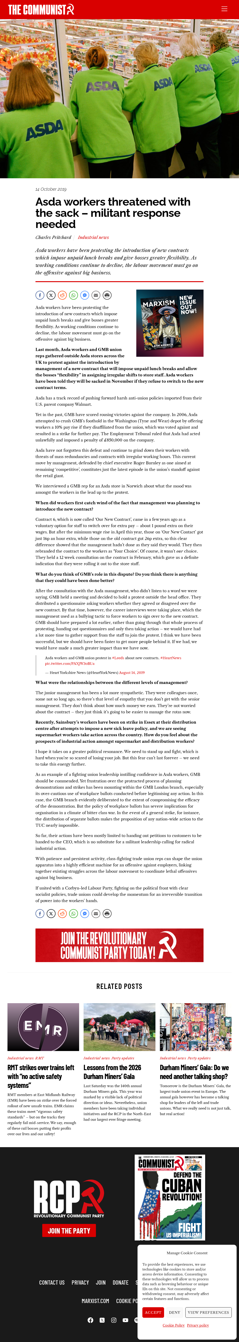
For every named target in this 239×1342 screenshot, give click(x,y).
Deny (174, 1312)
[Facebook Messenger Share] (84, 295)
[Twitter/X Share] (51, 295)
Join (101, 1282)
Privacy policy (198, 1325)
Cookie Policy (174, 1325)
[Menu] (224, 8)
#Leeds (118, 658)
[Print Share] (107, 295)
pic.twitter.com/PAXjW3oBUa (70, 663)
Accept (153, 1312)
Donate (121, 1282)
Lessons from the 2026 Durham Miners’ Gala (112, 1071)
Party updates (123, 1058)
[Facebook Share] (39, 295)
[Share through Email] (95, 295)
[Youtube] (125, 1320)
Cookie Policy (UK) (136, 1300)
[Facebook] (90, 1320)
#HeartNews (170, 658)
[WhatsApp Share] (73, 295)
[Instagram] (114, 1320)
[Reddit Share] (62, 295)
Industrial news (93, 237)
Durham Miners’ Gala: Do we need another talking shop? (194, 1071)
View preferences (208, 1312)
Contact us (52, 1282)
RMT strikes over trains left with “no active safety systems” (40, 1076)
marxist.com (95, 1300)
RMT (39, 1058)
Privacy (80, 1282)
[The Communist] (41, 13)
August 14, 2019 (132, 672)
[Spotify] (137, 1320)
